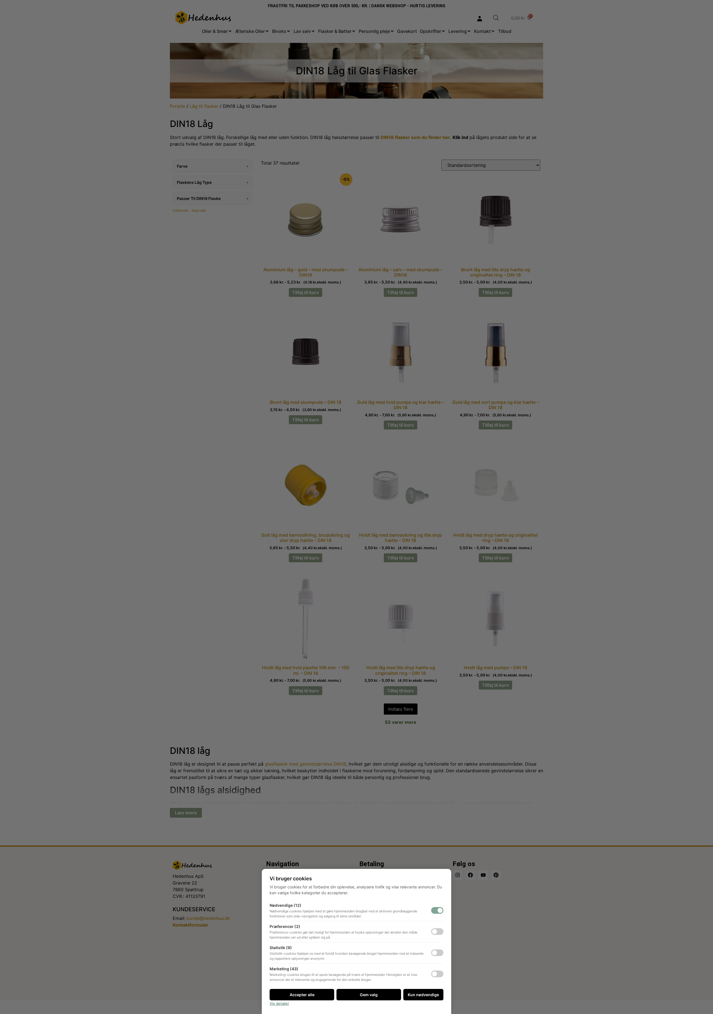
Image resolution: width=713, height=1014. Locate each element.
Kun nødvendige (423, 994)
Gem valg (369, 994)
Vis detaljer (279, 1003)
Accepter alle (302, 994)
